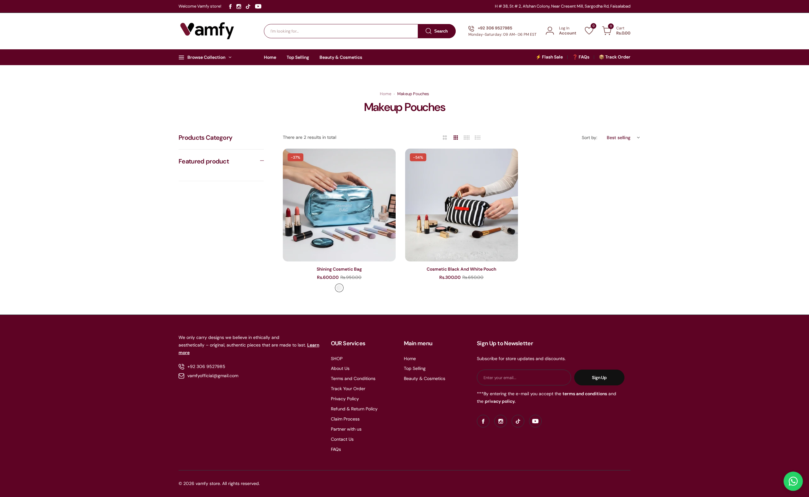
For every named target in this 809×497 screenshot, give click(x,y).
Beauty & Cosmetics (424, 378)
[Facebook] (230, 6)
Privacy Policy (345, 399)
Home (385, 93)
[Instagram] (238, 6)
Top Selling (415, 368)
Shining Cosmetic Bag (339, 269)
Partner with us (346, 429)
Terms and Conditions (353, 378)
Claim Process (345, 419)
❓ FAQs (580, 57)
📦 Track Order (614, 57)
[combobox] (360, 31)
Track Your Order (348, 388)
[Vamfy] (207, 31)
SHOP (337, 358)
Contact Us (342, 439)
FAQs (336, 449)
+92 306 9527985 (206, 366)
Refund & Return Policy (354, 409)
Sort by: (589, 137)
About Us (340, 368)
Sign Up (599, 377)
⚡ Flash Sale (549, 57)
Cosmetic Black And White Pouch (461, 269)
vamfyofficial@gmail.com (212, 375)
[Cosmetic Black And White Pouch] (461, 205)
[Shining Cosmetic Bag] (339, 205)
